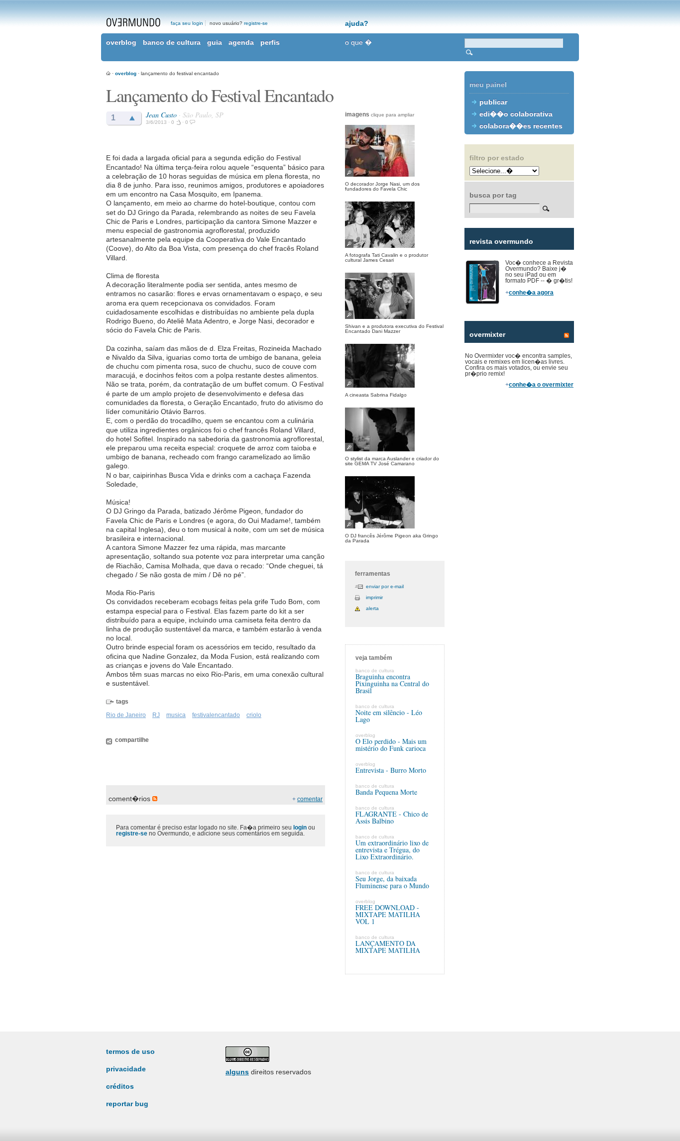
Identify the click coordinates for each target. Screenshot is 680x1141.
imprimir (374, 597)
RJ (156, 715)
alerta (372, 608)
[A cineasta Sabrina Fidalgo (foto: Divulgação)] (395, 366)
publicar (493, 102)
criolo (253, 715)
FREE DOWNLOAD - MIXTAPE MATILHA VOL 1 (387, 914)
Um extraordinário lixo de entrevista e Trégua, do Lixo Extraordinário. (392, 849)
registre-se (256, 23)
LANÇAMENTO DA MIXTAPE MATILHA (387, 946)
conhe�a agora (531, 292)
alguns (237, 1072)
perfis (270, 42)
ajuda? (356, 23)
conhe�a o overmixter (541, 384)
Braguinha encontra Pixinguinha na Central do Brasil (392, 683)
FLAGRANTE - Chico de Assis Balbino (391, 817)
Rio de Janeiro (126, 715)
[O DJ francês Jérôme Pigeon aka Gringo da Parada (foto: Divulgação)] (395, 502)
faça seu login (187, 23)
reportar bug (127, 1104)
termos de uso (130, 1051)
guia (214, 42)
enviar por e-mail (385, 586)
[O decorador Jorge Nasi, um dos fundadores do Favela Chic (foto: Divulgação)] (395, 151)
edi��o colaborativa (516, 114)
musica (176, 715)
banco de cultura (172, 42)
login (300, 827)
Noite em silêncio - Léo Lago (388, 716)
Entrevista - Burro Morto (390, 770)
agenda (241, 42)
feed (566, 335)
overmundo (133, 22)
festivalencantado (216, 715)
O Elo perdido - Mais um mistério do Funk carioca (391, 744)
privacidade (126, 1069)
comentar (310, 799)
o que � (358, 42)
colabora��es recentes (521, 126)
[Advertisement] (519, 567)
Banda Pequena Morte (386, 792)
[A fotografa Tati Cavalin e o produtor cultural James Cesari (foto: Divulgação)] (395, 225)
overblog (121, 42)
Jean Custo (161, 114)
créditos (120, 1086)
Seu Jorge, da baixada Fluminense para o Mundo (392, 882)
